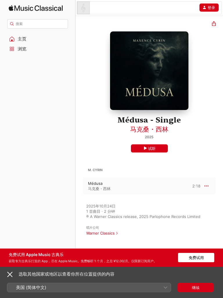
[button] (38, 39)
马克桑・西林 (149, 129)
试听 (152, 148)
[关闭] (9, 274)
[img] (36, 8)
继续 (195, 287)
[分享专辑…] (214, 24)
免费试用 (196, 257)
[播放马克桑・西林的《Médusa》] (79, 186)
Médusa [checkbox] (95, 183)
